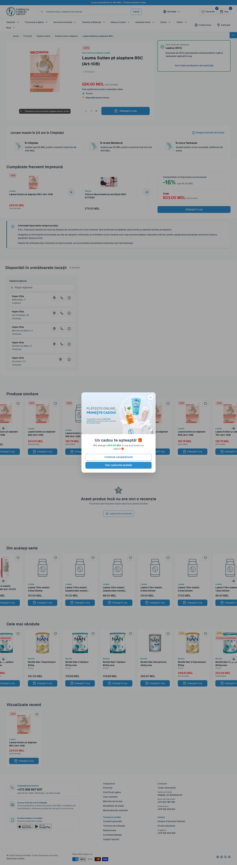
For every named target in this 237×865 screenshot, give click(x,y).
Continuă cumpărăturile (118, 457)
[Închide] (150, 397)
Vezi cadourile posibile (118, 465)
